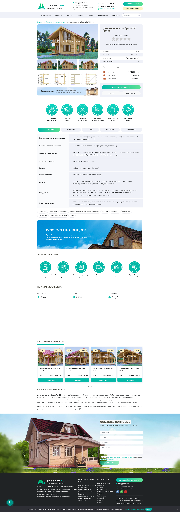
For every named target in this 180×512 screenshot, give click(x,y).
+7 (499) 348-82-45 (107, 6)
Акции (80, 15)
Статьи (136, 498)
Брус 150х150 (53, 211)
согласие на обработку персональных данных (121, 457)
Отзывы (90, 15)
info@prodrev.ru (81, 3)
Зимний (105, 211)
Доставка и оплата (103, 483)
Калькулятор (101, 496)
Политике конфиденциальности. (134, 509)
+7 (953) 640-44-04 (107, 4)
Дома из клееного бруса (86, 492)
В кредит (100, 494)
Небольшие (126, 211)
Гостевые (63, 211)
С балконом (43, 215)
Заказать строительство (121, 87)
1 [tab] (89, 387)
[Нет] (178, 509)
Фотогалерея (103, 15)
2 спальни (42, 211)
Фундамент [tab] (71, 129)
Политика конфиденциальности (128, 503)
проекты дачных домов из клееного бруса (84, 211)
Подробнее (130, 380)
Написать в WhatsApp (107, 8)
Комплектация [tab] (49, 129)
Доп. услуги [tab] (110, 129)
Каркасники (82, 487)
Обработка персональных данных (129, 501)
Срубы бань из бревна (86, 496)
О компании (46, 15)
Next (144, 366)
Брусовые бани (83, 494)
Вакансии (128, 498)
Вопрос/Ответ (102, 489)
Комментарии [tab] (131, 129)
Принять (148, 509)
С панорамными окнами (58, 215)
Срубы (72, 215)
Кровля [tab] (90, 129)
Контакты (116, 15)
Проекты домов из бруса (87, 485)
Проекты (58, 15)
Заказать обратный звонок (129, 480)
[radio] (113, 39)
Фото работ (101, 498)
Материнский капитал (105, 492)
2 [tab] (91, 387)
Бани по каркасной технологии (85, 499)
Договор (100, 487)
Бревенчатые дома (84, 490)
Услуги (69, 15)
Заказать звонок (132, 4)
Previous (36, 366)
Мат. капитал (131, 93)
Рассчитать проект (133, 8)
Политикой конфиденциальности (109, 459)
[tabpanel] (51, 113)
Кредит (111, 93)
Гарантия (100, 485)
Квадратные (115, 211)
